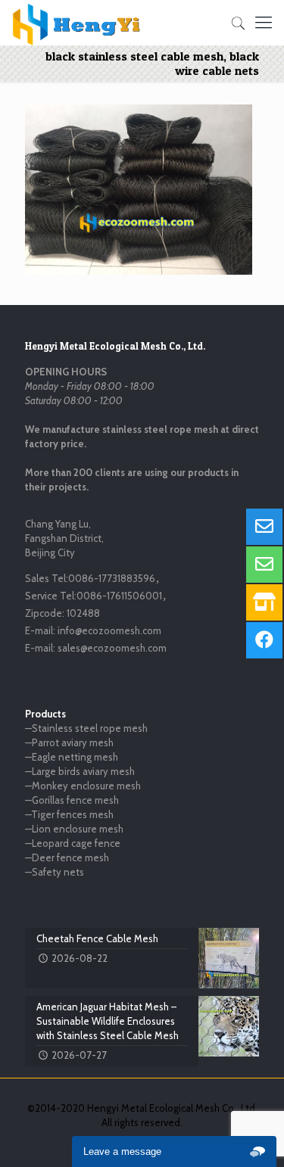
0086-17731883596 (111, 578)
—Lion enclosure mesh (74, 829)
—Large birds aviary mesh (80, 771)
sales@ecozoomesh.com (112, 648)
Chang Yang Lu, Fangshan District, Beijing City (64, 538)
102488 (83, 613)
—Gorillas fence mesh (72, 800)
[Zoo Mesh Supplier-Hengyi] (76, 22)
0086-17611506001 (119, 596)
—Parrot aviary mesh (69, 742)
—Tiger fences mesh (69, 814)
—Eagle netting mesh (71, 757)
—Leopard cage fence (72, 843)
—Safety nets (54, 872)
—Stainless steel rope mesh (86, 728)
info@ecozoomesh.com (109, 630)
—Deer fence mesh (67, 857)
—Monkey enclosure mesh (83, 786)
